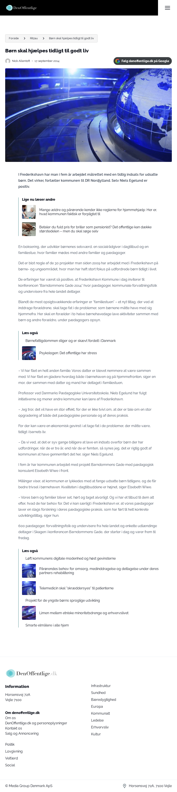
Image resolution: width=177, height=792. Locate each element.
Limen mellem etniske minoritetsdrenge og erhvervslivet (83, 613)
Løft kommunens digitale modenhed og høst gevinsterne (70, 558)
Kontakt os (13, 728)
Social (10, 765)
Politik (9, 744)
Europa (97, 706)
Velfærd (11, 758)
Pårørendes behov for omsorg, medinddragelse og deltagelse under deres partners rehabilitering (99, 571)
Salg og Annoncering (22, 733)
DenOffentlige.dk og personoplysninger (36, 723)
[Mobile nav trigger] (167, 7)
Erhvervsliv (100, 727)
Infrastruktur (101, 686)
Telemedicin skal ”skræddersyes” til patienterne (76, 588)
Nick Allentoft (21, 61)
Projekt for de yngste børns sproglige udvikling (62, 600)
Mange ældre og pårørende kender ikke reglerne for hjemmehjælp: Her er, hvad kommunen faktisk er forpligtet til (98, 212)
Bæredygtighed (103, 700)
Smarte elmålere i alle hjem (47, 625)
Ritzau (34, 38)
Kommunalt (100, 713)
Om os (10, 718)
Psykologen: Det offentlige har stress (68, 353)
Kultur (96, 734)
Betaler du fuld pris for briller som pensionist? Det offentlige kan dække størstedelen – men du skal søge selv (95, 229)
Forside (14, 38)
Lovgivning (14, 751)
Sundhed (98, 693)
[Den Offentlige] (81, 8)
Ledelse (97, 720)
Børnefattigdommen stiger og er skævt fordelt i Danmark (70, 341)
